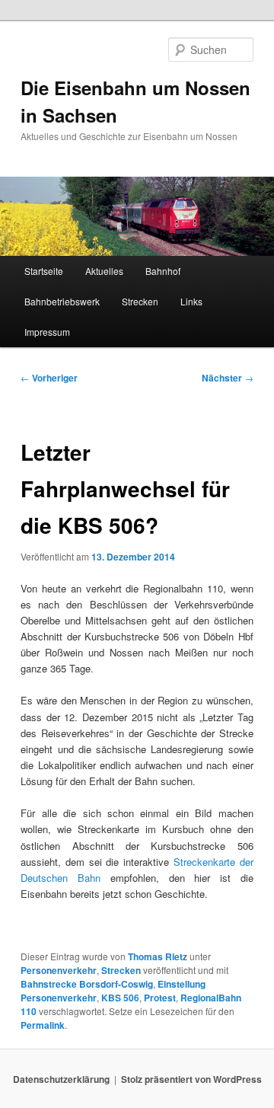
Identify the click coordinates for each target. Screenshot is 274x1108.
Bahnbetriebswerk (62, 301)
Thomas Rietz (157, 956)
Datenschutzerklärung (61, 1079)
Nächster (227, 378)
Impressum (47, 331)
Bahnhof (162, 270)
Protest (160, 997)
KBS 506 (120, 997)
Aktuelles (104, 270)
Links (191, 301)
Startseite (43, 270)
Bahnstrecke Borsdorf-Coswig (87, 984)
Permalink (43, 1025)
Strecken (140, 301)
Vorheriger (49, 378)
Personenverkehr (59, 970)
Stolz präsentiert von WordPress (191, 1079)
